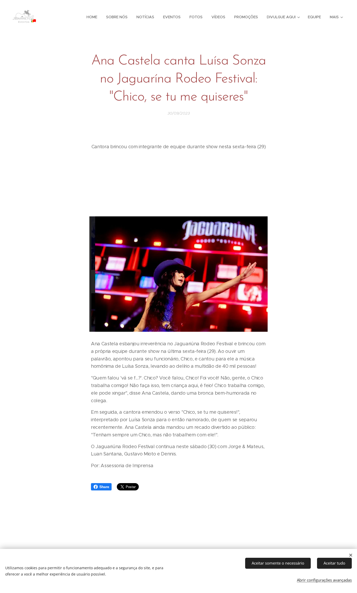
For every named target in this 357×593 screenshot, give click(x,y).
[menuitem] (92, 16)
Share (104, 487)
